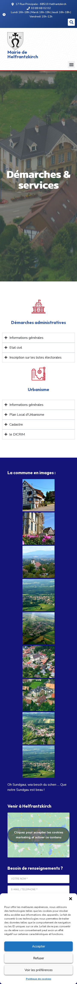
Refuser (38, 958)
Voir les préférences (39, 970)
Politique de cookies (38, 979)
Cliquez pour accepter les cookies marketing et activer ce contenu (38, 834)
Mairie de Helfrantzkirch (22, 54)
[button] (70, 899)
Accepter (38, 946)
